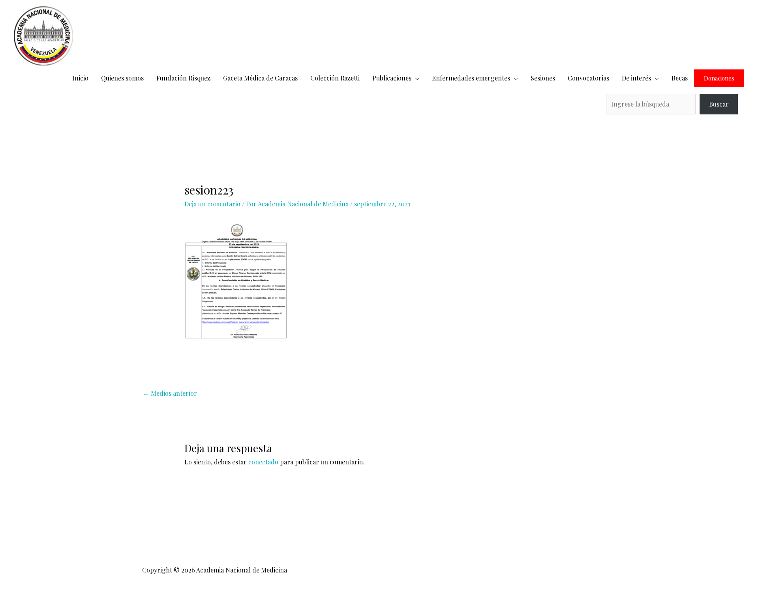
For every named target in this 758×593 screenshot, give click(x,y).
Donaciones (719, 78)
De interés (636, 78)
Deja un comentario (212, 204)
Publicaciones (391, 78)
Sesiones (543, 78)
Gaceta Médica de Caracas (260, 78)
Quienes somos (122, 78)
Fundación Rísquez (183, 78)
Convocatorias (588, 78)
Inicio (80, 78)
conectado (263, 462)
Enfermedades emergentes (471, 78)
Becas (680, 78)
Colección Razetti (335, 78)
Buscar (719, 104)
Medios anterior (170, 393)
